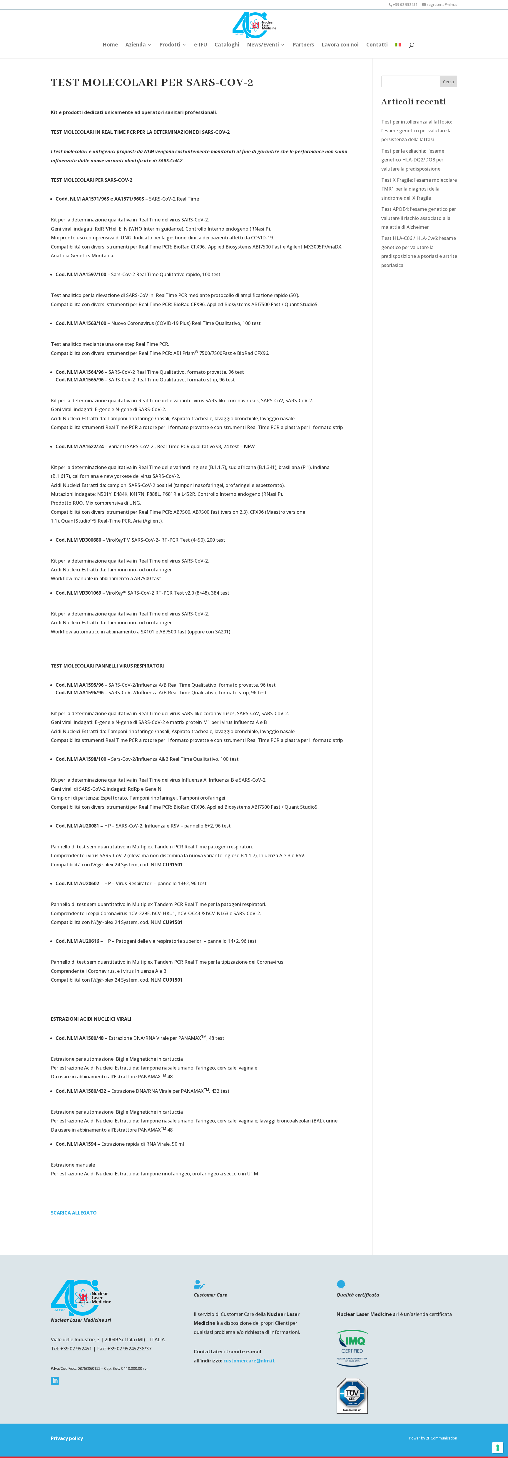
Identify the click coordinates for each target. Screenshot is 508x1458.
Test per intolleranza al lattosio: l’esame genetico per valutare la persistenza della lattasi (416, 131)
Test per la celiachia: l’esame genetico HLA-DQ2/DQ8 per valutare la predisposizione (412, 160)
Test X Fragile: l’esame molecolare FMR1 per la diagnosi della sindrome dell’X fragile (419, 189)
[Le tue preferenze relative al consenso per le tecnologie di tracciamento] (497, 1447)
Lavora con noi (340, 45)
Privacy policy (67, 1438)
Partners (303, 45)
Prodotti (170, 45)
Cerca (448, 81)
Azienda (136, 45)
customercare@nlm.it (249, 1360)
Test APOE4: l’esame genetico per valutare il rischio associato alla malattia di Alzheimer (418, 218)
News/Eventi (263, 45)
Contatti (377, 45)
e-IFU (200, 45)
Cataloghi (227, 45)
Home (110, 45)
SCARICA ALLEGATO (74, 1213)
